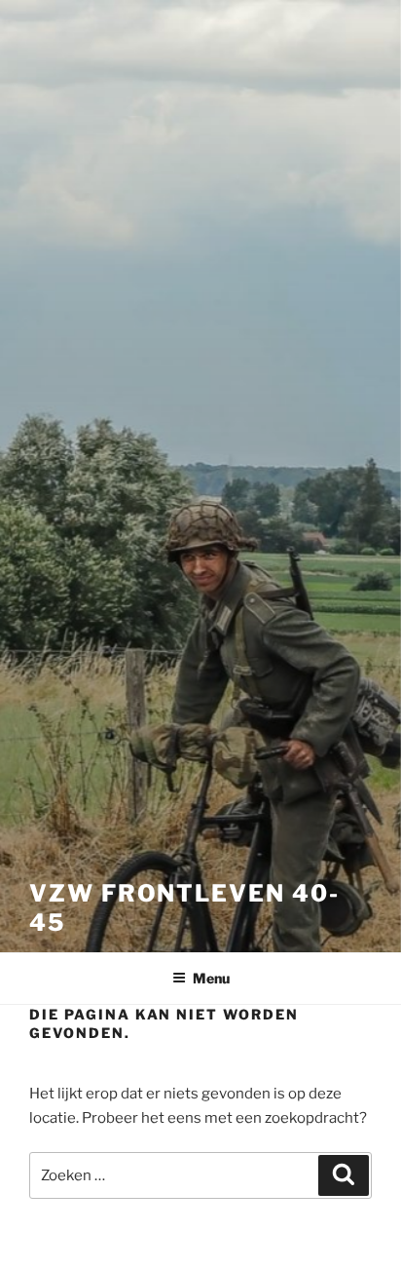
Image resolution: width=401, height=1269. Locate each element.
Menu (211, 978)
